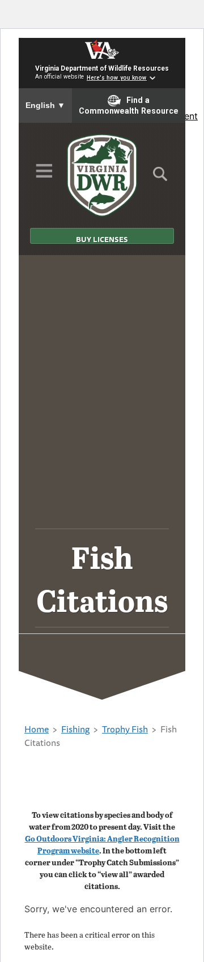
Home (36, 729)
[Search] (160, 177)
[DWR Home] (102, 175)
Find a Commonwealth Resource (128, 106)
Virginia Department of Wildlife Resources (102, 68)
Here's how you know (117, 78)
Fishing (75, 729)
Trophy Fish (125, 729)
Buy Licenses (102, 239)
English (45, 105)
